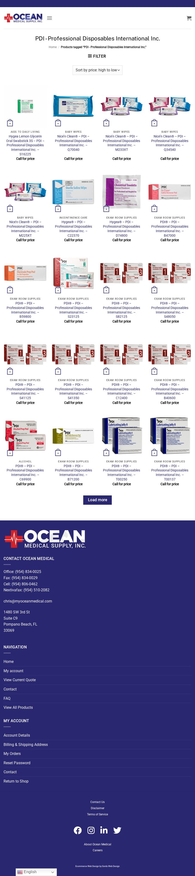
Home (53, 47)
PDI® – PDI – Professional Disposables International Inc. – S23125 (73, 310)
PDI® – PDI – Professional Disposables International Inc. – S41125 (25, 391)
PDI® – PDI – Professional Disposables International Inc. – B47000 (169, 228)
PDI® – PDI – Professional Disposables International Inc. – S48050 (169, 310)
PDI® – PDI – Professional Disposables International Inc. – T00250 (121, 472)
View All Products (18, 707)
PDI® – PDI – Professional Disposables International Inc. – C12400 (121, 391)
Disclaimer (97, 808)
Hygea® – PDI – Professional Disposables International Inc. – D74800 (121, 228)
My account (13, 671)
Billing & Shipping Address (26, 744)
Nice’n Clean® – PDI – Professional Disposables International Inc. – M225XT (25, 228)
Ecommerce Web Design (87, 866)
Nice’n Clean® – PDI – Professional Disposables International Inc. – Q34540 (169, 143)
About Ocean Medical (97, 844)
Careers (97, 850)
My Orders (12, 753)
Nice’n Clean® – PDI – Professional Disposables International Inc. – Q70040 (73, 143)
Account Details (17, 735)
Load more (97, 500)
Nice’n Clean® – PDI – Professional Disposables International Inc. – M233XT (121, 143)
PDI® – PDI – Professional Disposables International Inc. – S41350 (73, 391)
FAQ (7, 698)
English (30, 872)
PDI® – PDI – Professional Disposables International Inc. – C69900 (25, 472)
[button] (49, 18)
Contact (10, 689)
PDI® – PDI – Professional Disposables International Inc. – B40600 (169, 391)
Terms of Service (97, 814)
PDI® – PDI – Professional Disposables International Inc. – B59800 (25, 310)
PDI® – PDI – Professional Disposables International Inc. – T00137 (169, 472)
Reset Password (17, 763)
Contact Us (97, 802)
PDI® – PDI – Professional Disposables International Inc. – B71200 (73, 472)
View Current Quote (20, 680)
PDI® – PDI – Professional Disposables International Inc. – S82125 (121, 310)
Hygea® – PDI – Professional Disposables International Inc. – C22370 (73, 228)
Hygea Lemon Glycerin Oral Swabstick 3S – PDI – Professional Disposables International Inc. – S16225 (25, 145)
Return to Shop (16, 781)
